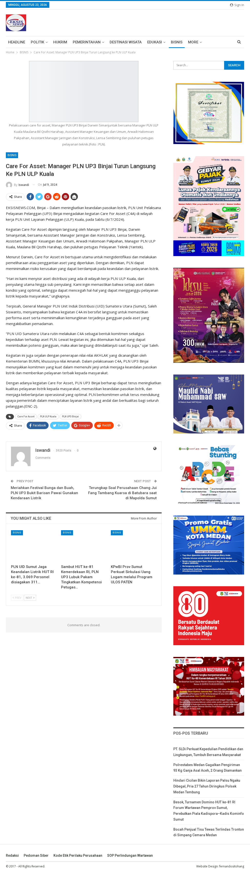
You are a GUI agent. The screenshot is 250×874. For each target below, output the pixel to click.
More (193, 42)
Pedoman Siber (36, 855)
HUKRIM (60, 42)
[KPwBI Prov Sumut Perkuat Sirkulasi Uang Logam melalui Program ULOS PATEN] (133, 546)
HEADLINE (16, 42)
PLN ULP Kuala (48, 416)
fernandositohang (231, 866)
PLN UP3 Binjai (70, 416)
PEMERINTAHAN (87, 42)
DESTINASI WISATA (126, 42)
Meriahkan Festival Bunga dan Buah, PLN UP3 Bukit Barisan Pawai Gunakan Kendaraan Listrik (44, 493)
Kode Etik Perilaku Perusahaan (77, 855)
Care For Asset (25, 416)
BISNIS (176, 42)
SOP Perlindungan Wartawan (130, 855)
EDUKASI (154, 42)
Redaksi (12, 855)
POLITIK (37, 42)
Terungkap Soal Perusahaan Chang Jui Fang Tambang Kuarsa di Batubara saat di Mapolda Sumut (122, 493)
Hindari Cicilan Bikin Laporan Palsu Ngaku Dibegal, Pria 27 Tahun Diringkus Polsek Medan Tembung (206, 786)
